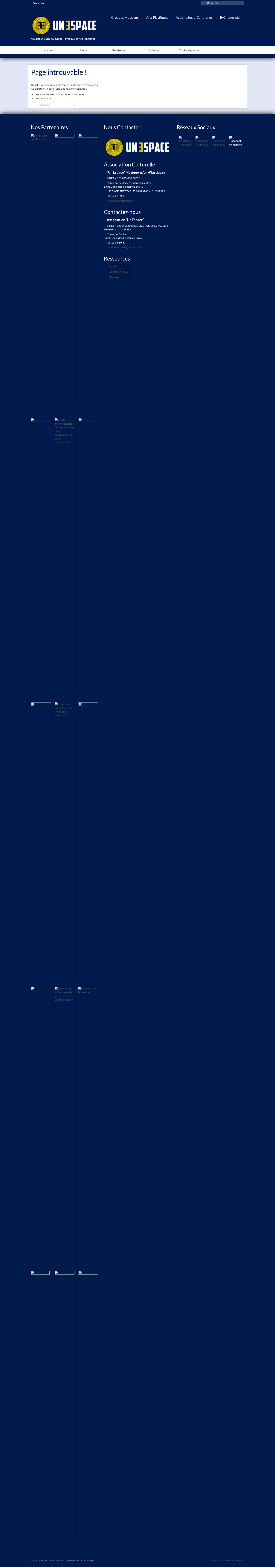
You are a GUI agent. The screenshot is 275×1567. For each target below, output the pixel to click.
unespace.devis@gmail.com (124, 247)
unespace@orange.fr (120, 200)
